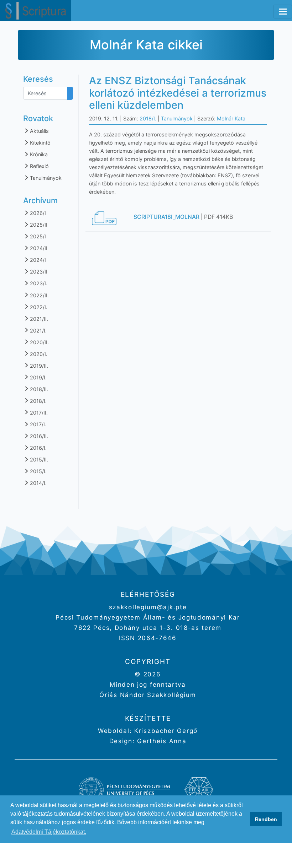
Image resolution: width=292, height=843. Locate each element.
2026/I (37, 213)
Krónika (38, 154)
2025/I (37, 236)
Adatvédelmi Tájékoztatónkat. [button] (48, 832)
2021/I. (37, 331)
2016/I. (37, 448)
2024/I (37, 260)
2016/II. (38, 436)
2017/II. (38, 413)
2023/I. (37, 283)
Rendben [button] (266, 819)
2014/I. (37, 483)
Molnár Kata (231, 118)
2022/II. (38, 295)
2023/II (37, 272)
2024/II (37, 248)
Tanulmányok (45, 178)
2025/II (37, 225)
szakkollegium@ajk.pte (148, 607)
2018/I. (37, 401)
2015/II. (38, 459)
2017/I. (37, 424)
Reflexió (38, 166)
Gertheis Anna (161, 741)
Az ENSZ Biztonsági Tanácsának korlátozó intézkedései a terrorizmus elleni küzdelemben (177, 92)
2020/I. (37, 354)
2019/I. (37, 377)
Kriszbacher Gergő (165, 730)
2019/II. (38, 366)
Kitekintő (39, 143)
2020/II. (38, 342)
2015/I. (37, 471)
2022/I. (37, 307)
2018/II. (38, 389)
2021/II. (38, 319)
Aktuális (38, 131)
